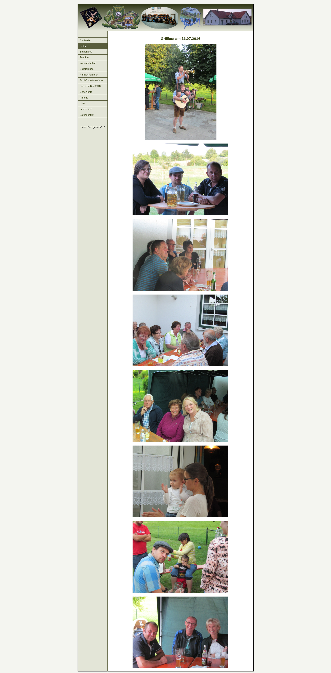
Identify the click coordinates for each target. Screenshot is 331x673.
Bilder (83, 46)
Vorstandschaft (88, 63)
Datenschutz (87, 114)
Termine (84, 57)
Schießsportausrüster (91, 80)
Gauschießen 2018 (90, 86)
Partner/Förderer (89, 74)
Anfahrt (84, 97)
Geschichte (86, 91)
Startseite (85, 40)
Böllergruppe (86, 68)
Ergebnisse (86, 51)
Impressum (86, 109)
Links (83, 103)
